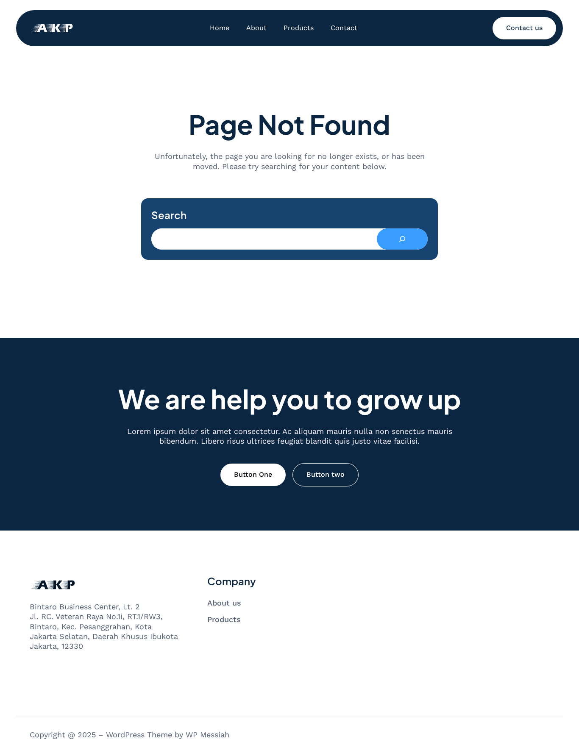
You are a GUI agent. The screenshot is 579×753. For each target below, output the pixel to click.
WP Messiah (207, 734)
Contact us (524, 28)
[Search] (402, 239)
